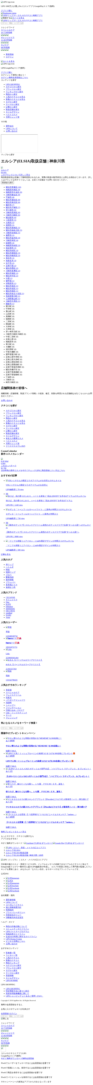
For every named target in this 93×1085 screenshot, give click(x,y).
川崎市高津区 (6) (13, 212)
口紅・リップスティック (16, 713)
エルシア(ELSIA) (13, 850)
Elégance (9, 606)
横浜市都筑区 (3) (13, 253)
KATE (8, 604)
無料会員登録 (28, 1058)
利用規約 (10, 910)
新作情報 (10, 580)
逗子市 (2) (10, 263)
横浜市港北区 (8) (13, 202)
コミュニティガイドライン (17, 929)
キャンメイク (11, 600)
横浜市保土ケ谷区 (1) (15, 294)
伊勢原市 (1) (11, 283)
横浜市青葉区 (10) (13, 187)
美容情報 (10, 975)
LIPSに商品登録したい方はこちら (50, 470)
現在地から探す (7, 182)
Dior (7, 602)
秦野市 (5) (10, 235)
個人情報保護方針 (13, 907)
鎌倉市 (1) (10, 304)
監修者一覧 (11, 953)
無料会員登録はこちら (18, 77)
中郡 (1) (9, 278)
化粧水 (9, 698)
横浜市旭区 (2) (12, 273)
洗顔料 (9, 703)
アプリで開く (7, 11)
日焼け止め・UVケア (15, 710)
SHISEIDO (10, 609)
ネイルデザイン (12, 112)
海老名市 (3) (11, 261)
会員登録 (5, 1013)
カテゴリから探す (13, 87)
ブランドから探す (13, 89)
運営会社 (10, 126)
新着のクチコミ (12, 960)
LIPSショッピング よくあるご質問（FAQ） (24, 996)
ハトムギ (10, 567)
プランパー (11, 582)
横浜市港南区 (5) (13, 228)
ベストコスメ (11, 115)
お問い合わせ (11, 131)
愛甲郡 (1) (10, 281)
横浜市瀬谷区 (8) (13, 200)
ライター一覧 (11, 955)
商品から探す (11, 94)
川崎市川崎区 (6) (13, 215)
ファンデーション (13, 708)
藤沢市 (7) (10, 205)
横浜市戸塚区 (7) (13, 207)
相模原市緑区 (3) (13, 245)
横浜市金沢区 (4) (13, 238)
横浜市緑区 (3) (12, 250)
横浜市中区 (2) (12, 276)
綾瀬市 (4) (10, 243)
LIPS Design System (14, 939)
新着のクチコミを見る (15, 99)
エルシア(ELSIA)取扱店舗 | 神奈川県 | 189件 (24, 855)
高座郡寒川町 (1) (13, 296)
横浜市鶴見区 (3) (13, 256)
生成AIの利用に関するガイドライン (21, 937)
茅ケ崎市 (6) (11, 210)
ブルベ (9, 575)
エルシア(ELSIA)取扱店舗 (17, 853)
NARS (8, 615)
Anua (8, 617)
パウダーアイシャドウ (15, 700)
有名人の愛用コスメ (14, 438)
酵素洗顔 (10, 577)
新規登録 (10, 54)
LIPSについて (12, 129)
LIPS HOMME (12, 980)
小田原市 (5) (11, 220)
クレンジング (11, 718)
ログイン (10, 57)
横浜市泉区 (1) (12, 286)
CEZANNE (10, 597)
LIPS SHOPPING (13, 84)
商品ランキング (12, 963)
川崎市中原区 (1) (13, 301)
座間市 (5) (10, 225)
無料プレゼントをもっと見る (13, 832)
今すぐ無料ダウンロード (11, 1058)
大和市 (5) (10, 223)
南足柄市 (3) (11, 248)
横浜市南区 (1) (12, 291)
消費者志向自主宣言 (14, 917)
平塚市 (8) (10, 197)
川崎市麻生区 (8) (13, 195)
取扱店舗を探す (12, 109)
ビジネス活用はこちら (15, 941)
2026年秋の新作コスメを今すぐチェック (18, 470)
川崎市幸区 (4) (12, 240)
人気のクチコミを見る (15, 97)
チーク (9, 715)
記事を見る (6, 554)
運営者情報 (11, 900)
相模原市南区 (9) (13, 190)
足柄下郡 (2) (11, 266)
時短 (8, 570)
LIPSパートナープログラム (17, 931)
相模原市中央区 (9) (14, 192)
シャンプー (11, 705)
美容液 (9, 690)
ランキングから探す (14, 92)
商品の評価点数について (16, 926)
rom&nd (9, 613)
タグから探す (11, 102)
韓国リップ (11, 572)
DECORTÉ (10, 611)
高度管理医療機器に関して (17, 993)
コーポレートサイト (14, 905)
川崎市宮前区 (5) (13, 233)
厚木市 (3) (10, 258)
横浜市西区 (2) (12, 268)
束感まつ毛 (11, 587)
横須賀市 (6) (11, 218)
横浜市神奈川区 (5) (14, 230)
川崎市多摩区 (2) (13, 271)
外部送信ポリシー (13, 915)
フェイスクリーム (13, 695)
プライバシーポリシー (15, 912)
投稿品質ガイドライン (15, 934)
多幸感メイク (11, 585)
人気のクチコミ (12, 958)
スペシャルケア (12, 692)
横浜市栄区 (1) (12, 288)
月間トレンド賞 (12, 117)
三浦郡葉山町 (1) (13, 299)
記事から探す (11, 107)
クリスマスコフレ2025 (15, 446)
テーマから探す (12, 104)
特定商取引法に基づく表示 (17, 991)
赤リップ (10, 564)
